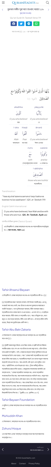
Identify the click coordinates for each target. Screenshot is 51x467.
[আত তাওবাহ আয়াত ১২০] (48, 9)
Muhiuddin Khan (12, 415)
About (13, 463)
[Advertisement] (25, 60)
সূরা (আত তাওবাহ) (25, 13)
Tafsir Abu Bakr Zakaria (16, 329)
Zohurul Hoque (11, 428)
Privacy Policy (34, 463)
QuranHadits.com (28, 458)
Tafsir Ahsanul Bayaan (16, 289)
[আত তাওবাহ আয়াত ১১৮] (2, 9)
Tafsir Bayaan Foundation (18, 399)
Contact (22, 463)
